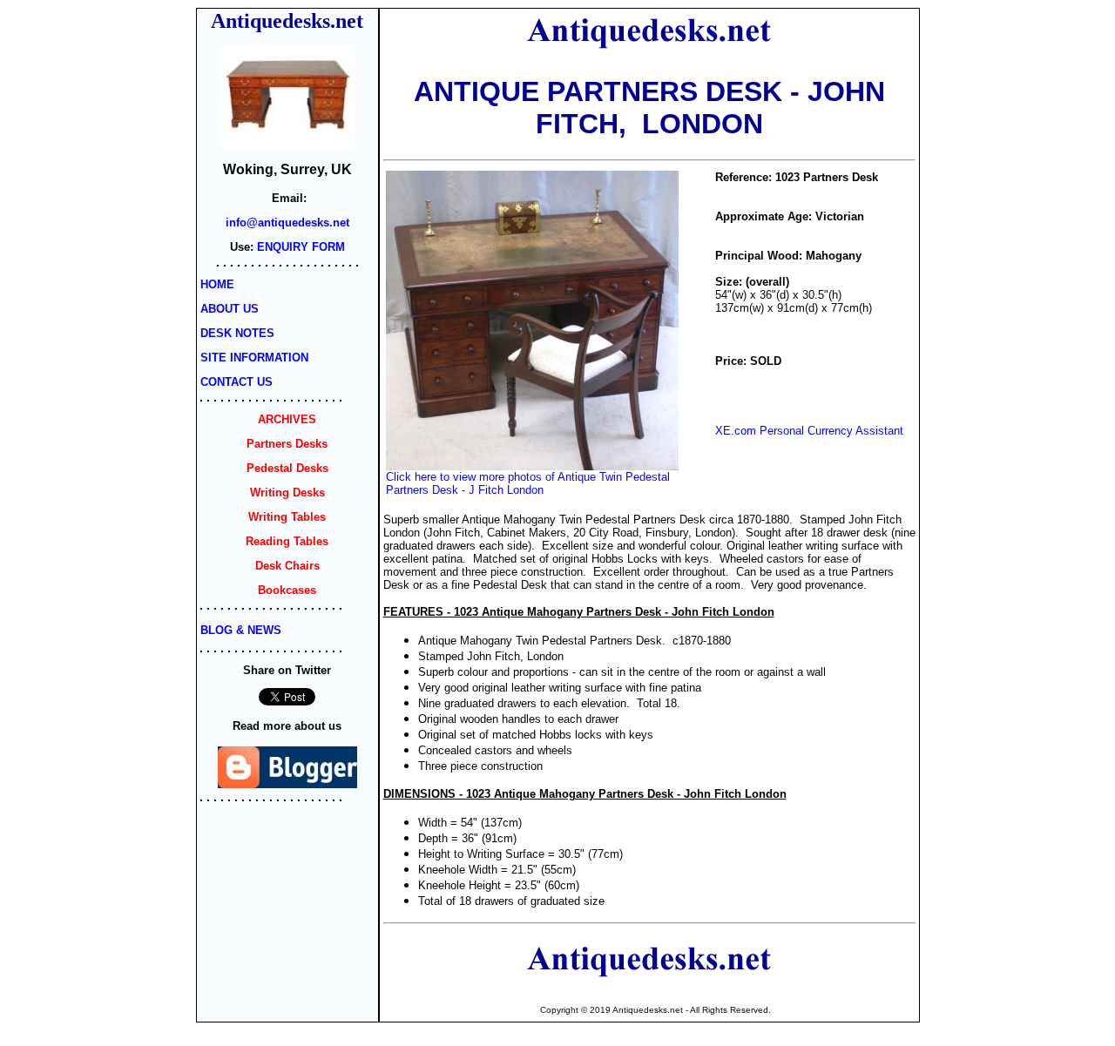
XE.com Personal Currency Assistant (809, 430)
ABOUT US (229, 308)
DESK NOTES (237, 333)
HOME (217, 284)
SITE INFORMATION (254, 357)
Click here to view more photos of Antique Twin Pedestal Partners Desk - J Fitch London (528, 483)
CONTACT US (236, 381)
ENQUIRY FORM (301, 246)
